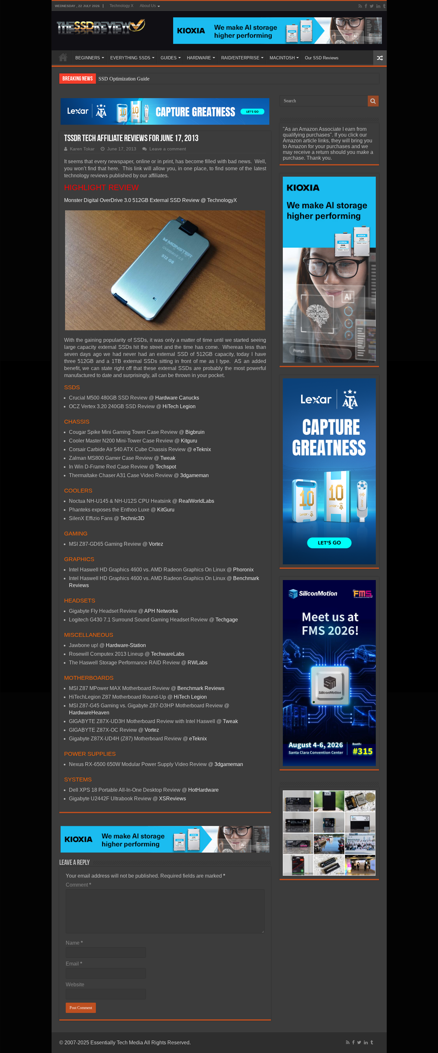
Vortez (156, 544)
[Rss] (360, 6)
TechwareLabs (167, 654)
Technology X (121, 6)
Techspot (166, 466)
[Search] (373, 101)
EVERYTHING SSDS (130, 57)
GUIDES (169, 57)
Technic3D (132, 518)
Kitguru (189, 440)
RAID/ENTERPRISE (240, 57)
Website (75, 984)
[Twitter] (372, 6)
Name (74, 943)
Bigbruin (194, 432)
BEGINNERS (87, 57)
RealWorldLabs (197, 501)
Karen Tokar (82, 149)
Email (74, 963)
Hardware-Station (126, 645)
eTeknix (202, 449)
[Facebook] (366, 6)
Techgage (226, 619)
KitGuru (165, 509)
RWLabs (197, 662)
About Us (148, 6)
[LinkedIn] (378, 6)
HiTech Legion (179, 406)
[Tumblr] (384, 6)
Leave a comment (167, 149)
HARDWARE (199, 57)
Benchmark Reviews (200, 688)
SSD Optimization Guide (123, 78)
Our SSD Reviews (322, 57)
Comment (78, 885)
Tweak (167, 458)
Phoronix (243, 569)
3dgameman (194, 475)
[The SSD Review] (100, 25)
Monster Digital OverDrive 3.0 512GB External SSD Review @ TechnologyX (150, 200)
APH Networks (161, 611)
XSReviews (172, 798)
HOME (63, 57)
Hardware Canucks (177, 397)
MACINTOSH (282, 57)
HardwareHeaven (89, 712)
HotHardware (203, 790)
